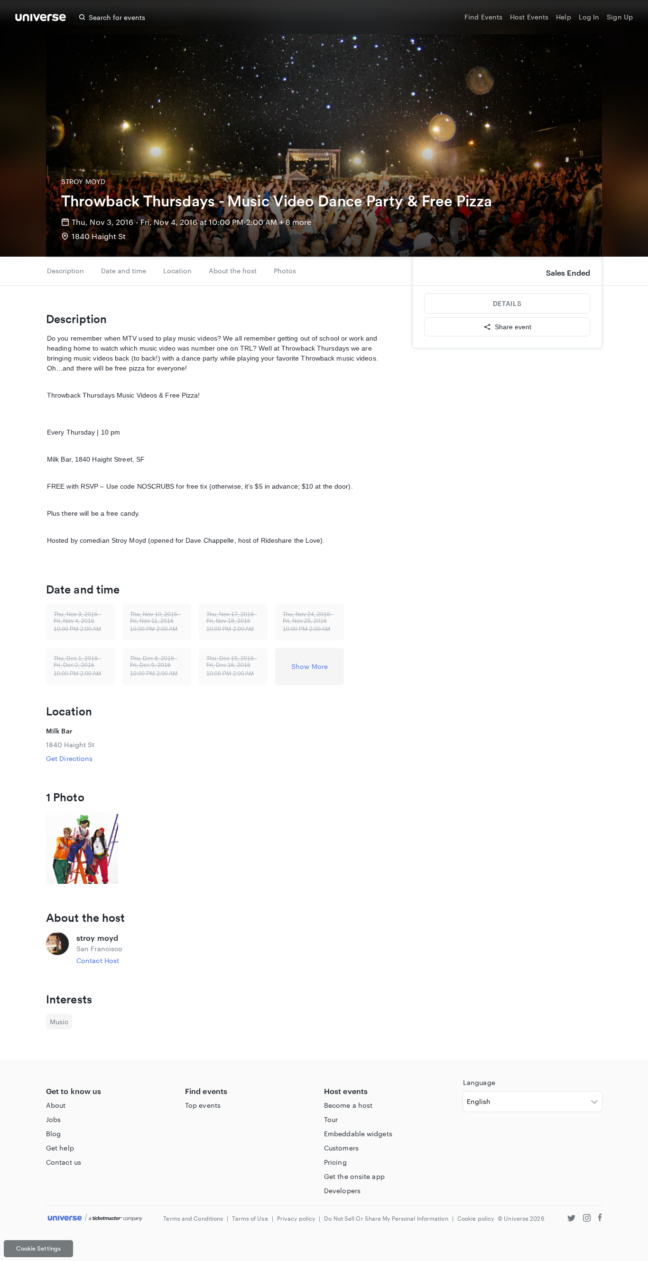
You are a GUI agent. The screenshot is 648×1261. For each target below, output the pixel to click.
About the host (233, 271)
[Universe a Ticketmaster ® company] (95, 1218)
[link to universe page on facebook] (600, 1219)
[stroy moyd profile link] (57, 948)
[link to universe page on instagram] (587, 1219)
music (59, 1022)
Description (65, 271)
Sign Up (620, 17)
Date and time (123, 271)
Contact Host (97, 960)
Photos (285, 271)
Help (563, 17)
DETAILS (507, 303)
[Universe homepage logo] (40, 19)
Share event (513, 327)
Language (479, 1082)
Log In (589, 17)
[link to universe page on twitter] (571, 1219)
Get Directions (69, 758)
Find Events (483, 17)
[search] (82, 17)
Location (177, 271)
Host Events (529, 17)
